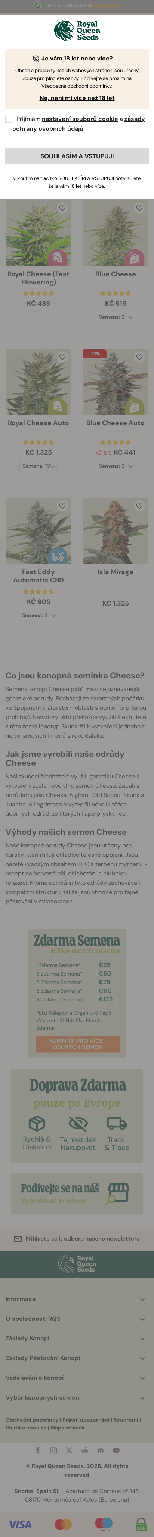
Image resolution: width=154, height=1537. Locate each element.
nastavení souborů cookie (80, 119)
